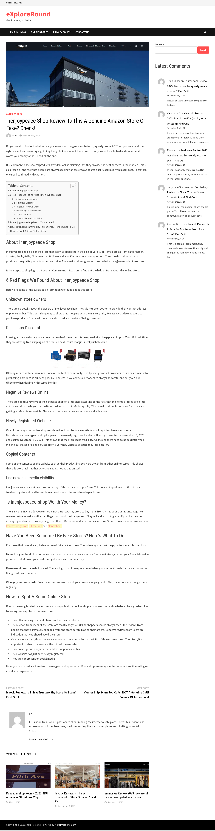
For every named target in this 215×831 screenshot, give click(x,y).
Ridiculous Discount (25, 202)
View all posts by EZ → (41, 739)
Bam (73, 824)
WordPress (60, 824)
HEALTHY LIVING (17, 32)
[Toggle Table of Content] (71, 185)
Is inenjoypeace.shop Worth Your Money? (32, 222)
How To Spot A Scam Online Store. (28, 231)
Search (159, 44)
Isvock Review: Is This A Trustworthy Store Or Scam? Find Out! (75, 797)
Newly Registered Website (28, 210)
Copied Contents (23, 214)
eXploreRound (28, 14)
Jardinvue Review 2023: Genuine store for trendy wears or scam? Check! (187, 155)
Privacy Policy (61, 32)
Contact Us (82, 32)
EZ (16, 135)
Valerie (171, 113)
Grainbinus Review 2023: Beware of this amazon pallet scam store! (126, 795)
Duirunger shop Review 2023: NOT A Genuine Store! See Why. (27, 795)
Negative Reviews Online (28, 206)
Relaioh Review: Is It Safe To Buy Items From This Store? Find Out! (188, 229)
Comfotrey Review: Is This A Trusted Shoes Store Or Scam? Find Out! (187, 192)
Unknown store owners (26, 199)
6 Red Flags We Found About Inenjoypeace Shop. (36, 194)
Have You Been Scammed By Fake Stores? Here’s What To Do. (42, 226)
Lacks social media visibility (29, 218)
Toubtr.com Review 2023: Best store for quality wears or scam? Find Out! (187, 86)
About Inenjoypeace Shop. (24, 190)
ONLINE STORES (39, 32)
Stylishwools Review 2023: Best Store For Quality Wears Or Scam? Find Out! (187, 118)
